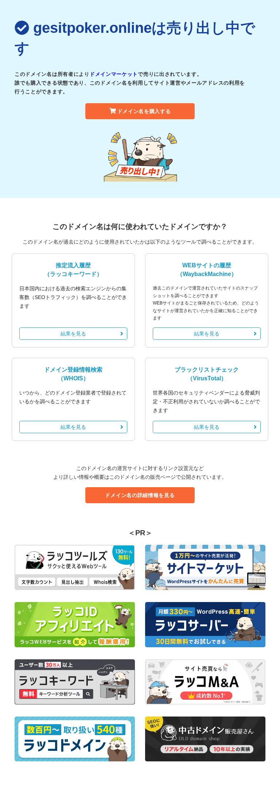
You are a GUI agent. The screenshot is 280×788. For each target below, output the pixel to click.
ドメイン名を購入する (144, 111)
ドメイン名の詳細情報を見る (140, 495)
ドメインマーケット (114, 74)
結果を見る (73, 334)
